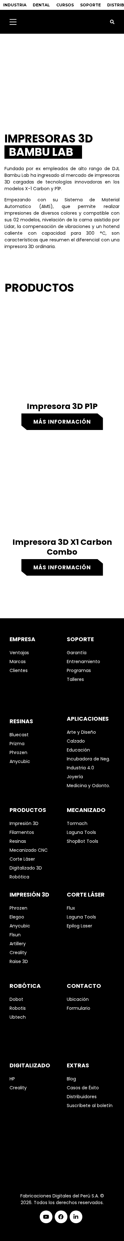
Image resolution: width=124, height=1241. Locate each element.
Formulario (78, 1008)
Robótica (19, 877)
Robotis (18, 1008)
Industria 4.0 (80, 768)
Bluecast (19, 734)
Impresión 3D (24, 823)
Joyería (75, 776)
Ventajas (19, 652)
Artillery (18, 943)
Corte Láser (22, 859)
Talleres (75, 679)
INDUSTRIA (14, 5)
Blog (71, 1079)
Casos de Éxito (83, 1088)
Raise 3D (19, 961)
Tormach (77, 823)
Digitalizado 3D (26, 868)
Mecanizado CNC (29, 850)
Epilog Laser (79, 926)
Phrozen (18, 752)
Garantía (76, 652)
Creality (18, 952)
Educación (78, 750)
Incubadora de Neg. (88, 759)
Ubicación (78, 999)
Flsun (15, 935)
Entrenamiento (83, 661)
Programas (79, 670)
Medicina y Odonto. (88, 785)
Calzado (76, 741)
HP (12, 1079)
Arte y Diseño (81, 732)
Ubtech (18, 1017)
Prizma (17, 743)
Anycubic (20, 761)
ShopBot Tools (82, 841)
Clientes (19, 670)
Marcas (18, 661)
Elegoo (17, 917)
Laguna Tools (81, 832)
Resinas (18, 841)
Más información (62, 422)
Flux (71, 908)
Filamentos (22, 832)
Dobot (16, 999)
